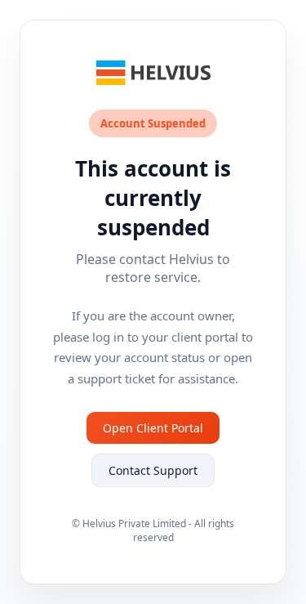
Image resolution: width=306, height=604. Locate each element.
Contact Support (153, 470)
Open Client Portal (153, 428)
